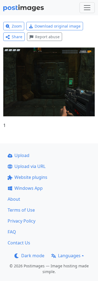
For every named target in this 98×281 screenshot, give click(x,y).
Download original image (58, 26)
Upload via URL (29, 166)
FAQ (12, 232)
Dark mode (32, 256)
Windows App (28, 188)
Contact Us (19, 243)
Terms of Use (21, 210)
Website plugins (30, 177)
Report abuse (47, 36)
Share (17, 36)
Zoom (17, 26)
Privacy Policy (21, 221)
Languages (69, 256)
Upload (21, 155)
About (14, 199)
